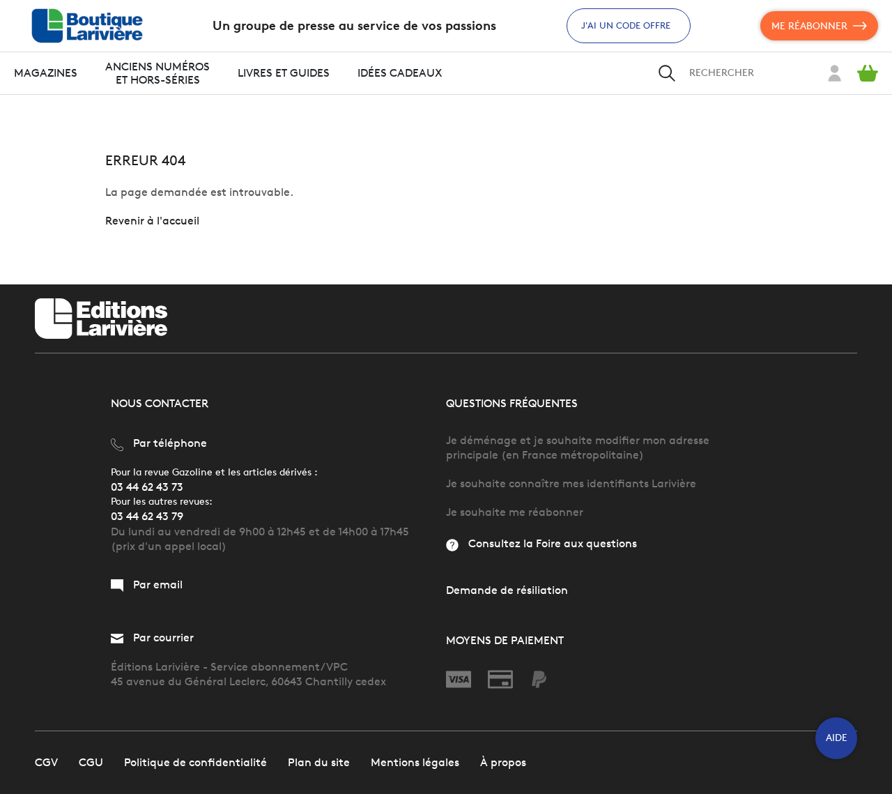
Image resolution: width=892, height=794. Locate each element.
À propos (503, 762)
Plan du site (319, 762)
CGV (46, 762)
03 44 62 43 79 (147, 516)
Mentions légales (415, 762)
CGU (91, 762)
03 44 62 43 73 (147, 487)
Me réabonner (809, 26)
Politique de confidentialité (195, 762)
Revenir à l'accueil (152, 220)
